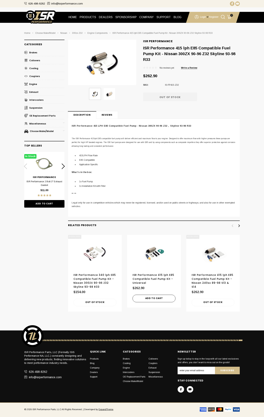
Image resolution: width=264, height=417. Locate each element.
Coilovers (34, 60)
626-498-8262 (36, 3)
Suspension (36, 107)
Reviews (107, 114)
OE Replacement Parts (42, 115)
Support (93, 377)
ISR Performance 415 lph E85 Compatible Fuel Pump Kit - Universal (153, 279)
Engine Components (97, 33)
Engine (33, 84)
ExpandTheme (106, 409)
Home (72, 17)
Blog (92, 363)
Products (94, 359)
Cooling (33, 68)
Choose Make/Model (45, 33)
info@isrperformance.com (67, 3)
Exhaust (33, 92)
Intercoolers (36, 99)
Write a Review (189, 68)
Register (214, 16)
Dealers (94, 372)
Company (94, 368)
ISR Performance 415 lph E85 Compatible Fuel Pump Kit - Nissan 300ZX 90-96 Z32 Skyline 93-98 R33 (162, 33)
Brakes (33, 52)
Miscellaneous (37, 123)
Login (203, 16)
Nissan (63, 33)
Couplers (34, 76)
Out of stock (95, 302)
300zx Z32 (77, 33)
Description (82, 114)
